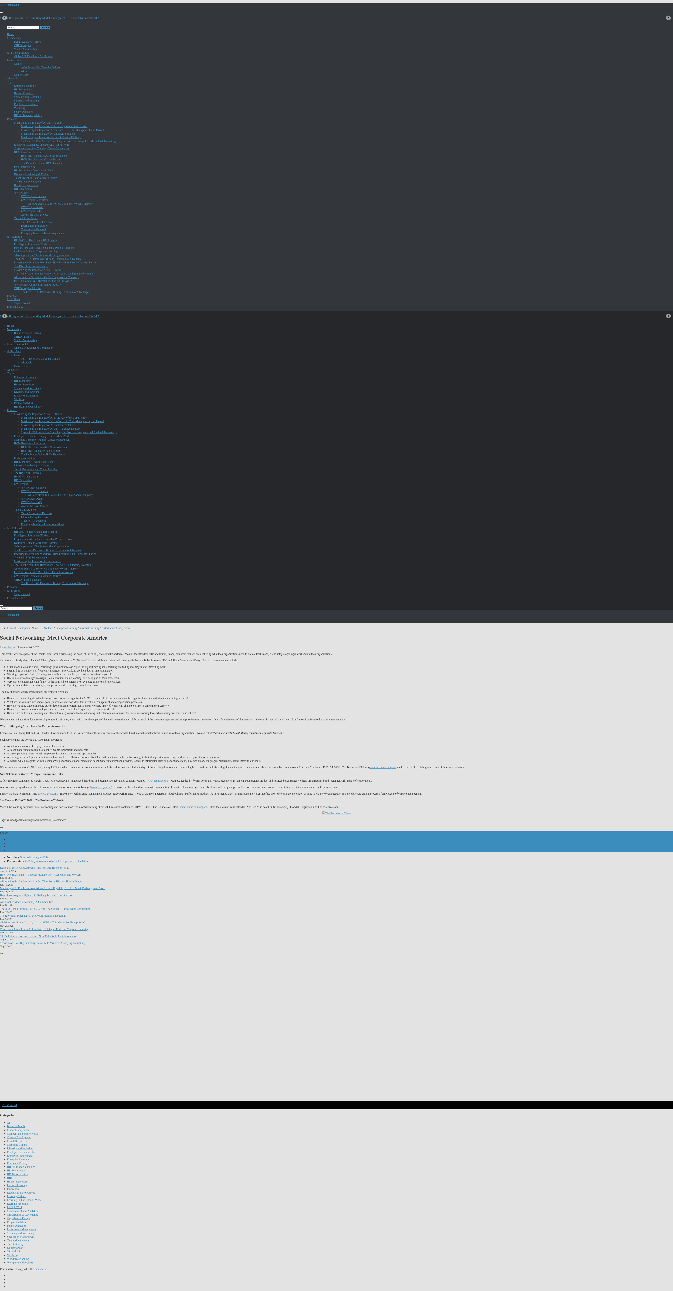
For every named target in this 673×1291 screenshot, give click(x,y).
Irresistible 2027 (16, 306)
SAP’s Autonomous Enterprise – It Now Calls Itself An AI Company (38, 936)
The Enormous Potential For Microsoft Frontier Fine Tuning (33, 915)
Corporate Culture (17, 1144)
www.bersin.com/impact (382, 767)
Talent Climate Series (26, 218)
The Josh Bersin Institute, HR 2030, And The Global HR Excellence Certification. (45, 908)
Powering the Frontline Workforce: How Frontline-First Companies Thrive (55, 262)
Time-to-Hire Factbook (33, 229)
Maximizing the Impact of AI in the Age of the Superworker (54, 126)
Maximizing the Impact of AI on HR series (37, 270)
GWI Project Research (33, 196)
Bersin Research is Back (27, 41)
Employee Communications (22, 1152)
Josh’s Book (13, 299)
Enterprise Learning (25, 85)
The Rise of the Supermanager (31, 266)
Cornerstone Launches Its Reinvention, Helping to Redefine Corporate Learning (44, 929)
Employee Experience (26, 104)
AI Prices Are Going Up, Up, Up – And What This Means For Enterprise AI (42, 922)
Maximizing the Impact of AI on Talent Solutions (48, 133)
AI (8, 1122)
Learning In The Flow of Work (24, 1200)
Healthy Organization (26, 185)
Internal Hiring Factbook (34, 225)
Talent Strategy (15, 1244)
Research (12, 119)
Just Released (14, 236)
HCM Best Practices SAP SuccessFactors (44, 155)
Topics (10, 82)
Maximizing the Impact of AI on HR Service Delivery (51, 137)
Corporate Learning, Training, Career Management (42, 148)
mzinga (29, 820)
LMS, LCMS (14, 1207)
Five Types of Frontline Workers (32, 244)
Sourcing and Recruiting (27, 97)
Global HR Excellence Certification (33, 56)
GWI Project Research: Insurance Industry (37, 284)
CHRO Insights (22, 45)
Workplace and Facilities (20, 1262)
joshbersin (9, 647)
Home (10, 34)
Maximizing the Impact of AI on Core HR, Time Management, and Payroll (62, 130)
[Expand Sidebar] (1, 827)
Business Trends (16, 1126)
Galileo (18, 63)
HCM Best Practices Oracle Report (40, 159)
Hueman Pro (40, 1269)
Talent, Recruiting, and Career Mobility (35, 177)
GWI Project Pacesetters (34, 200)
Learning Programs (17, 1203)
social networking (43, 820)
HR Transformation (17, 1174)
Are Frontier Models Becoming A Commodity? (26, 902)
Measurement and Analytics (22, 1211)
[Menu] (1, 12)
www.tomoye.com (101, 787)
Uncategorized (15, 1247)
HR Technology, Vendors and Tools (34, 170)
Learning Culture (16, 1196)
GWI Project (21, 192)
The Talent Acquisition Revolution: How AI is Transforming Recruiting (53, 273)
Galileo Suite (14, 60)
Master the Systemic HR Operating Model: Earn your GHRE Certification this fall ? (50, 18)
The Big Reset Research (27, 181)
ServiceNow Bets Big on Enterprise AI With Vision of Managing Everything (42, 943)
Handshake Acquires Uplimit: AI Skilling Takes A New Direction (36, 895)
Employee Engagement (19, 1155)
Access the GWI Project (34, 214)
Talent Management (18, 1240)
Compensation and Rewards (22, 1133)
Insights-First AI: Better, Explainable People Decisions (44, 247)
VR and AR (14, 1251)
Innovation (13, 1189)
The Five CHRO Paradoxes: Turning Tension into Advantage (47, 258)
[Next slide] (668, 17)
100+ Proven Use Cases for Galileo (40, 67)
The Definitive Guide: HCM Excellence (43, 163)
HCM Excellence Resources (29, 152)
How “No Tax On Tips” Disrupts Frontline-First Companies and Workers (40, 874)
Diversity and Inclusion (27, 100)
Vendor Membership (25, 49)
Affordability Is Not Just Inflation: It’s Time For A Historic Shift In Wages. (41, 881)
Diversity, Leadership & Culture (31, 174)
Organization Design (18, 1218)
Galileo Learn (21, 74)
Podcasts (12, 295)
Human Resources (24, 93)
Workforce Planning (18, 1258)
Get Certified (9, 1105)
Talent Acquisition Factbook (36, 222)
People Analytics (23, 111)
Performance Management (115, 628)
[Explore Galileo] (59, 1100)
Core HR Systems (43, 628)
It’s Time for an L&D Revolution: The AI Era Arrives (43, 281)
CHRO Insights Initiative (27, 288)
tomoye (62, 820)
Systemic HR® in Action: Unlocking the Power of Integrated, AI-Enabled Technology (69, 141)
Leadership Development (21, 1192)
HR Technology (23, 89)
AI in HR (26, 71)
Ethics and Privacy (17, 1163)
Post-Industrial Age (24, 166)
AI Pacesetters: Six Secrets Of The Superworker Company (60, 203)
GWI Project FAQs (31, 211)
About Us (12, 78)
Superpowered (22, 303)
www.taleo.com (47, 793)
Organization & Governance (22, 1214)
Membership (14, 38)
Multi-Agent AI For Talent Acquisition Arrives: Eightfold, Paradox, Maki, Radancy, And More (52, 888)
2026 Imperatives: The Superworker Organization (41, 255)
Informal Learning (89, 628)
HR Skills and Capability (28, 115)
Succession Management (20, 1236)
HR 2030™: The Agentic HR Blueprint (36, 240)
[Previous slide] (4, 17)
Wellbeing (19, 108)
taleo (55, 820)
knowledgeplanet (16, 820)
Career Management (18, 1130)
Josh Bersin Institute (18, 52)
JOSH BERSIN (9, 4)
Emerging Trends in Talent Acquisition (42, 233)
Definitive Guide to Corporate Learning (36, 251)
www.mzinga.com (157, 780)
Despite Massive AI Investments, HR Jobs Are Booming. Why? (35, 867)
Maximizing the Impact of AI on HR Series (38, 122)
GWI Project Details (32, 207)
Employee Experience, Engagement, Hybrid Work (41, 144)
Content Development (19, 628)
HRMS (11, 1178)
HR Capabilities (23, 189)
